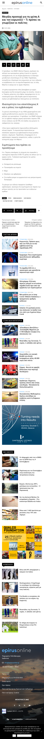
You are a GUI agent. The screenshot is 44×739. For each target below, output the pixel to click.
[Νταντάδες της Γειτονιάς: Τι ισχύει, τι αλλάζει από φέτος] (10, 343)
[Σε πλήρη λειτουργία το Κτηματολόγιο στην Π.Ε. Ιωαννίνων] (10, 627)
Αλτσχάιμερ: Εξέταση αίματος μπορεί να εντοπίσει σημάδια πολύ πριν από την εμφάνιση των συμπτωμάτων (31, 284)
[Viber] (28, 65)
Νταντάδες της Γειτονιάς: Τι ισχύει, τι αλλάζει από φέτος (31, 342)
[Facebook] (4, 65)
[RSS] (19, 706)
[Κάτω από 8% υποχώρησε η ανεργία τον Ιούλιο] (10, 574)
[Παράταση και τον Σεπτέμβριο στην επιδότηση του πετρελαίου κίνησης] (10, 475)
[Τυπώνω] (23, 65)
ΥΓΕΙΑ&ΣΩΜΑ (23, 239)
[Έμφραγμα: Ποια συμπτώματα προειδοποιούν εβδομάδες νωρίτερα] (10, 257)
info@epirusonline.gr (12, 663)
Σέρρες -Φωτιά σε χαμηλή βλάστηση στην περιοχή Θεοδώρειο (29, 369)
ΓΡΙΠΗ (9, 198)
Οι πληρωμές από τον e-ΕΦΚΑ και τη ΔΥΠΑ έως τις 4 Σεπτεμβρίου (30, 459)
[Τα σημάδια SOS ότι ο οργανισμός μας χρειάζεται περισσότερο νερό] (10, 270)
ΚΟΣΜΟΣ (22, 305)
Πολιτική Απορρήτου (24, 735)
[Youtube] (30, 706)
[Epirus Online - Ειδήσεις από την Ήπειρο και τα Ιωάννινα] (22, 650)
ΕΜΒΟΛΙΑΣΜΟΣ (17, 198)
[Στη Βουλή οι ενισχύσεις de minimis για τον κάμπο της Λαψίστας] (10, 600)
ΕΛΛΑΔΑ (16, 8)
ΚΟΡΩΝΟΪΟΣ (27, 198)
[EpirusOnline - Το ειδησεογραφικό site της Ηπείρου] (22, 2)
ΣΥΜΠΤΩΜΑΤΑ (18, 201)
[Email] (18, 65)
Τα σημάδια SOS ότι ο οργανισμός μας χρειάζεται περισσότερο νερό (30, 270)
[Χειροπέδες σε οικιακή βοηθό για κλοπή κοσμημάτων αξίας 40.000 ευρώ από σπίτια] (10, 356)
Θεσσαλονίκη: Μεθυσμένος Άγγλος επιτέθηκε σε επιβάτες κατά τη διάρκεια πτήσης (30, 397)
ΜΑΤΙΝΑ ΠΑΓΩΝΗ (7, 201)
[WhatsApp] (13, 65)
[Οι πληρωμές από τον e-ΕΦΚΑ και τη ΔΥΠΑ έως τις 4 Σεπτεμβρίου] (10, 461)
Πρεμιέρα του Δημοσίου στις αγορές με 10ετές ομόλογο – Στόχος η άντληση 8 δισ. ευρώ (33, 224)
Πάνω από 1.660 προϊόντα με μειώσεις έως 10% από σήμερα (30, 513)
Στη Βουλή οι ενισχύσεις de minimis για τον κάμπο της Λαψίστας (30, 598)
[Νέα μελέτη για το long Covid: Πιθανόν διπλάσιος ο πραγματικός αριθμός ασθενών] (10, 297)
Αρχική (4, 8)
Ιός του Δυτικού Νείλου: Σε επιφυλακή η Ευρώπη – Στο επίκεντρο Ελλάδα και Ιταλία (30, 499)
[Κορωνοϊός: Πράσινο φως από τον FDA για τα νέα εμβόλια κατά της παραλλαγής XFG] (10, 244)
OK (14, 735)
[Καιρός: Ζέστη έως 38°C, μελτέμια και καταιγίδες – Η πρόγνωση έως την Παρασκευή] (10, 488)
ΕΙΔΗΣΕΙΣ (10, 8)
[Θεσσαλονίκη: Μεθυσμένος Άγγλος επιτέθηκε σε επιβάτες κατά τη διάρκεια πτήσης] (10, 396)
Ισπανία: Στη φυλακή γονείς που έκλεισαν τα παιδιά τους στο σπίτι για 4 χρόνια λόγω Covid (30, 311)
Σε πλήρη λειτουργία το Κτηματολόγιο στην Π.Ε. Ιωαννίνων (28, 625)
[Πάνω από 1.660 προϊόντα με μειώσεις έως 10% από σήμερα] (10, 514)
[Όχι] (41, 732)
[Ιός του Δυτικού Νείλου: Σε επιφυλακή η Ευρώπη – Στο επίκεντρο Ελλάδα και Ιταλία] (10, 501)
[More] (39, 211)
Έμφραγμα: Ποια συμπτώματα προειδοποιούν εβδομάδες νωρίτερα (31, 257)
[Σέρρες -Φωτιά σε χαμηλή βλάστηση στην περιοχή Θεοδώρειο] (10, 370)
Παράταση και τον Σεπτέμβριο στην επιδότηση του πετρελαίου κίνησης (31, 473)
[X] (9, 65)
